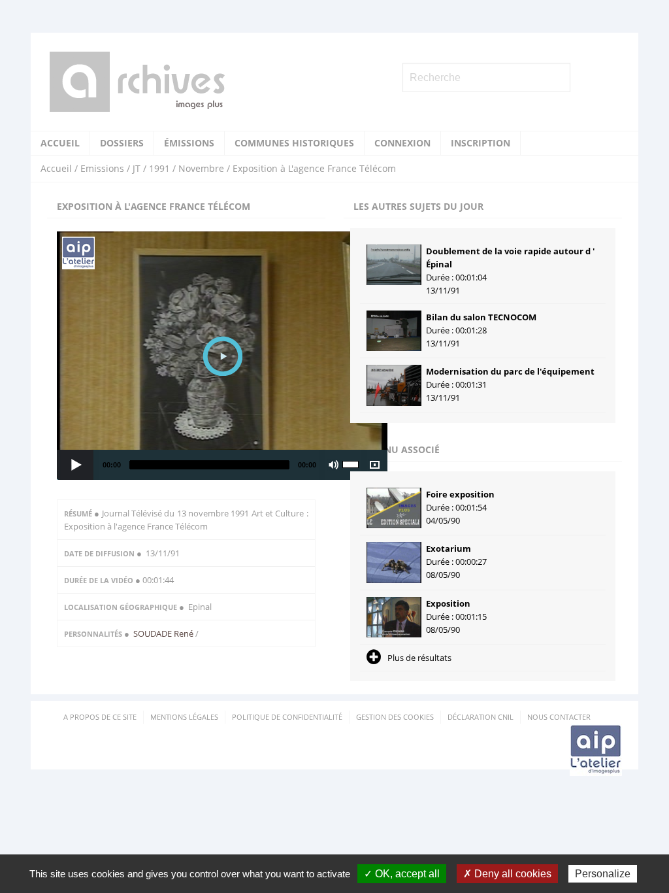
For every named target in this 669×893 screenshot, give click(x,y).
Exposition (448, 603)
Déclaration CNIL (481, 717)
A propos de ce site (100, 717)
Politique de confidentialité (287, 717)
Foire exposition (460, 494)
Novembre (201, 168)
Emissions (102, 168)
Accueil (60, 143)
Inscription (480, 143)
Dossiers (122, 143)
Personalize (602, 873)
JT (136, 168)
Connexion (402, 143)
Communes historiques (294, 143)
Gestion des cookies (395, 717)
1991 (159, 168)
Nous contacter (559, 717)
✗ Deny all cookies (507, 873)
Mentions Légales (184, 717)
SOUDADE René (164, 633)
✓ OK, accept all (402, 873)
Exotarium (448, 548)
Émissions (189, 143)
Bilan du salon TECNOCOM (481, 317)
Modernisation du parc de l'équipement (510, 371)
